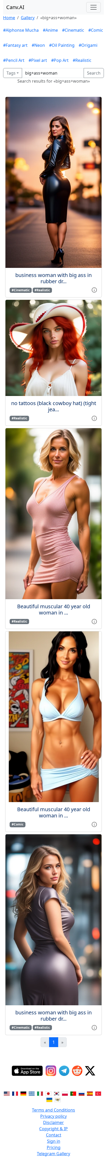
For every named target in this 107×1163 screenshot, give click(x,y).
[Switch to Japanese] (48, 1093)
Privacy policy (53, 1116)
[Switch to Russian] (81, 1093)
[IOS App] (27, 1071)
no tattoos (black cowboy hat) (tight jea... (53, 406)
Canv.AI (15, 7)
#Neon (38, 45)
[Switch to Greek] (32, 1093)
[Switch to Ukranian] (49, 1099)
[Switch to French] (15, 1093)
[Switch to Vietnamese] (58, 1099)
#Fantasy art (15, 45)
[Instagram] (51, 1071)
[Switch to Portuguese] (73, 1093)
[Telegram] (64, 1071)
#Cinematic (73, 30)
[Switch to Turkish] (98, 1093)
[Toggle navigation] (93, 7)
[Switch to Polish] (65, 1093)
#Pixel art (38, 60)
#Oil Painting (62, 45)
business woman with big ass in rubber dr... (53, 278)
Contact (53, 1135)
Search (94, 73)
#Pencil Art (13, 60)
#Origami (88, 45)
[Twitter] (90, 1070)
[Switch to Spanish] (90, 1093)
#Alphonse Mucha (21, 30)
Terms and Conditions (53, 1110)
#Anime (50, 30)
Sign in (53, 1141)
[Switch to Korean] (57, 1093)
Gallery (28, 18)
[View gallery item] (94, 290)
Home (9, 18)
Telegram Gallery (53, 1154)
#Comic (95, 30)
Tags (11, 73)
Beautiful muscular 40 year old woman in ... (53, 609)
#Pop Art (60, 60)
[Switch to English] (7, 1093)
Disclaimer (53, 1122)
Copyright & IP (53, 1129)
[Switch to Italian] (40, 1093)
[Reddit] (77, 1071)
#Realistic (82, 60)
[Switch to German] (23, 1093)
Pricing (54, 1147)
